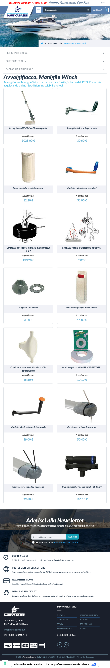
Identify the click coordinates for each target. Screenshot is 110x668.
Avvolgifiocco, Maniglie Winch (75, 43)
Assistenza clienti (64, 629)
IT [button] (102, 2)
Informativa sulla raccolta (28, 664)
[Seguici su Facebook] (59, 644)
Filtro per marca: (17, 53)
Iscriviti (72, 536)
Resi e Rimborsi (86, 624)
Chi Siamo (61, 615)
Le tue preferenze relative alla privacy (67, 664)
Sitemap (83, 629)
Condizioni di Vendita (89, 615)
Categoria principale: (20, 69)
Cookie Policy (62, 620)
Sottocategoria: (16, 61)
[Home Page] (42, 43)
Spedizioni (84, 620)
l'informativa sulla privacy (65, 542)
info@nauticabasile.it (14, 629)
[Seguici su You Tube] (66, 644)
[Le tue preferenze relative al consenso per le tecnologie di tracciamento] (5, 663)
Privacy (60, 624)
